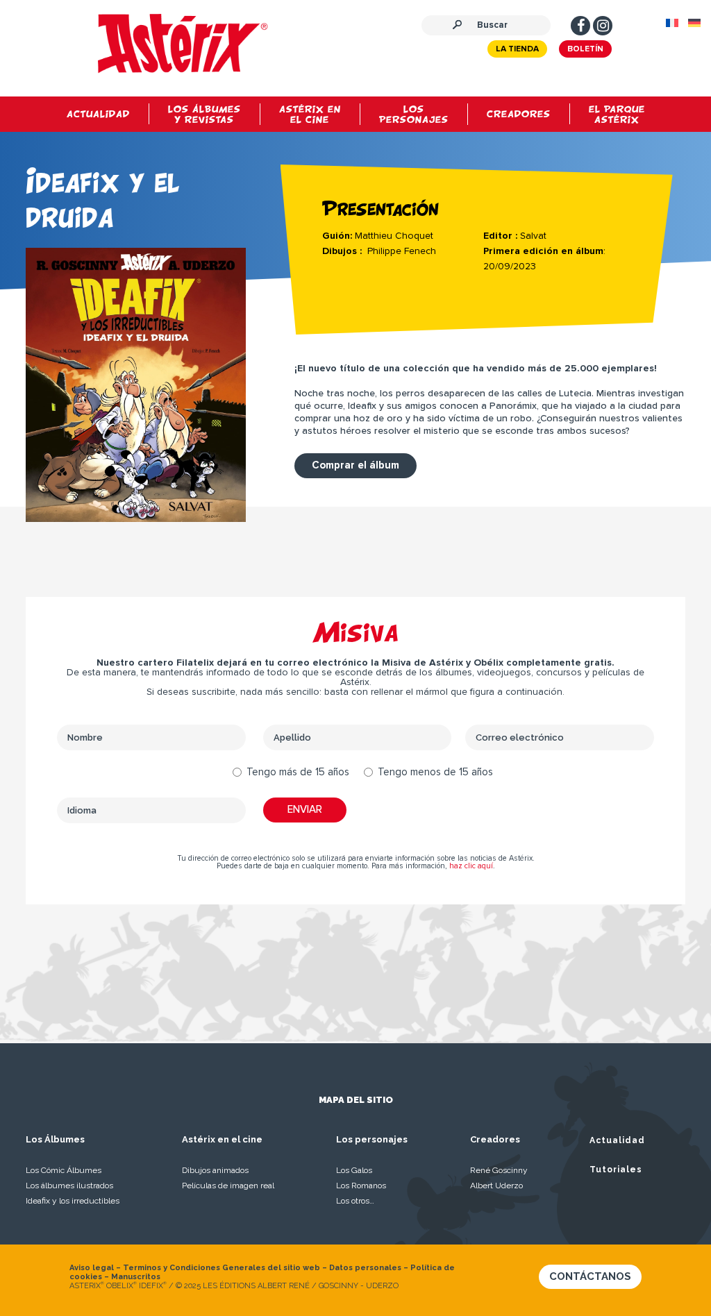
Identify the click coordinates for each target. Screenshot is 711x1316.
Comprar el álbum (355, 465)
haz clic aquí (471, 866)
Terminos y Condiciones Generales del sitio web (221, 1267)
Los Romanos (361, 1185)
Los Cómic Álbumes (63, 1170)
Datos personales (365, 1267)
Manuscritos (135, 1276)
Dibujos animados (215, 1170)
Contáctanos (590, 1276)
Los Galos (354, 1170)
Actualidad (617, 1140)
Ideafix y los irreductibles (72, 1201)
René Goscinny (499, 1170)
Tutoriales (615, 1169)
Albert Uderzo (496, 1185)
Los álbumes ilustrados (69, 1185)
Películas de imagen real (228, 1185)
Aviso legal (91, 1267)
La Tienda (517, 49)
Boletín (585, 49)
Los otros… (355, 1201)
